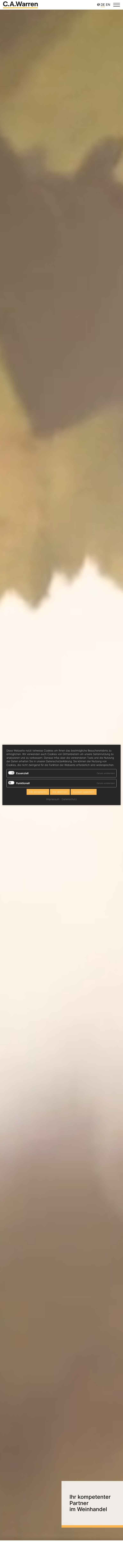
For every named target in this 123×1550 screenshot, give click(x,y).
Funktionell (23, 783)
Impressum (52, 799)
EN (108, 5)
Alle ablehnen (59, 791)
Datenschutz (69, 799)
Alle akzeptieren (38, 791)
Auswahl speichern (83, 791)
